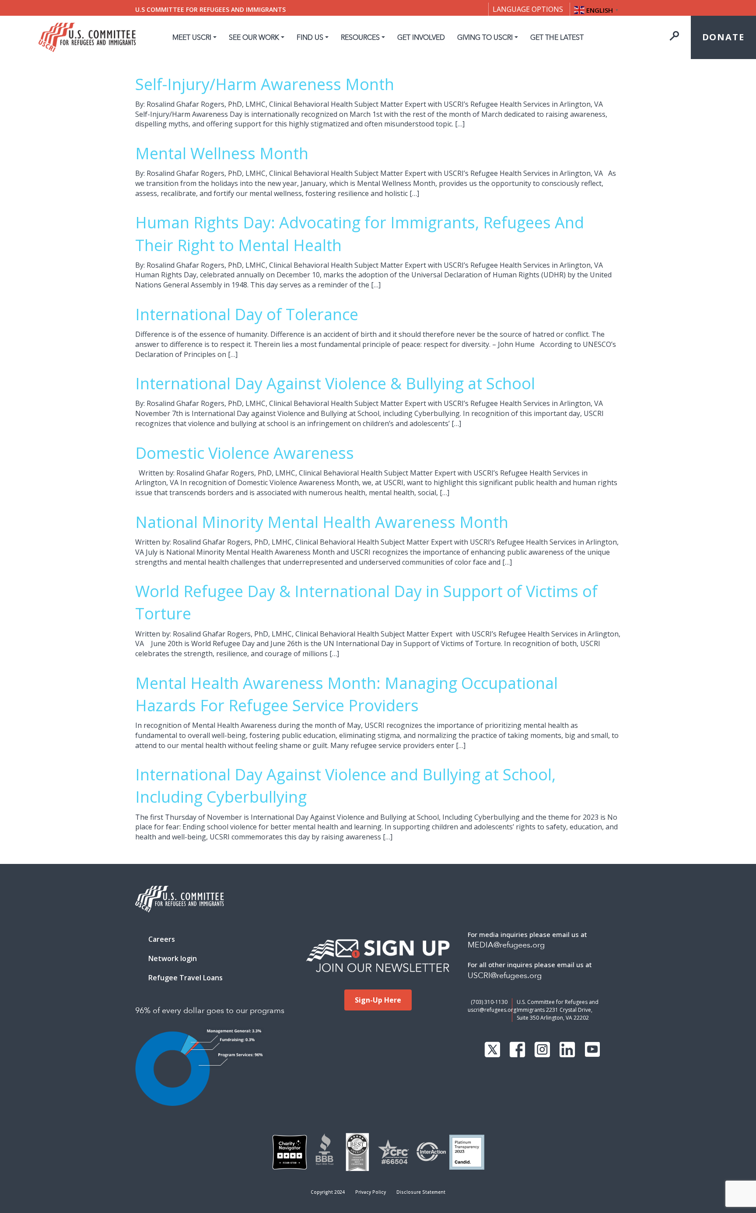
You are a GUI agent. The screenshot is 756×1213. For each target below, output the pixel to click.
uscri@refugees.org (492, 1010)
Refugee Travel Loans (185, 977)
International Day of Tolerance (246, 314)
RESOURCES (360, 37)
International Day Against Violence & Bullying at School (335, 383)
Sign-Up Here (378, 1000)
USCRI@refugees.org (505, 975)
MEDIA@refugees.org (506, 945)
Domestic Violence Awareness (244, 453)
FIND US (310, 37)
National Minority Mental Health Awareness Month (321, 522)
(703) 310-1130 (489, 1002)
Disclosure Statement (420, 1192)
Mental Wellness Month (221, 153)
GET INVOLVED (421, 37)
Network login (172, 958)
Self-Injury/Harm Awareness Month (264, 84)
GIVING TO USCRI (485, 37)
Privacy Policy (370, 1192)
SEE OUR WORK (254, 37)
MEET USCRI (191, 37)
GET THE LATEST (557, 37)
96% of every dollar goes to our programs (209, 1010)
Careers (161, 939)
